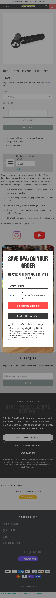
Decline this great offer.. (28, 316)
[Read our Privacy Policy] (46, 328)
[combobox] (14, 295)
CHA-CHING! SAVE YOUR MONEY (28, 305)
